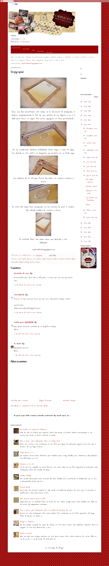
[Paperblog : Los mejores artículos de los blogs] (14, 5)
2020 (86, 102)
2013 (86, 228)
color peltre (22, 259)
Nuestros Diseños (26, 48)
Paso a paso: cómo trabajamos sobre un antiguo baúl (40, 441)
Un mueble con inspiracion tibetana (33, 429)
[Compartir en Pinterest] (55, 255)
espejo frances (47, 259)
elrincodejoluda (19, 295)
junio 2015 (90, 166)
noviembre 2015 (92, 136)
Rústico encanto (26, 533)
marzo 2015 (91, 175)
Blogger (61, 548)
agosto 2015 (91, 157)
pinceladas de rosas (21, 273)
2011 (86, 237)
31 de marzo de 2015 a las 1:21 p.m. (28, 285)
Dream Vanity (25, 487)
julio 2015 (90, 162)
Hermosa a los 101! (27, 464)
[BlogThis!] (51, 255)
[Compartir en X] (52, 255)
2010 (86, 241)
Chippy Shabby (25, 475)
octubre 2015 (91, 143)
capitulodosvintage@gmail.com (31, 63)
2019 (86, 106)
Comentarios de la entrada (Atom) (35, 406)
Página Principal (45, 400)
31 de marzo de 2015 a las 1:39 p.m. (28, 312)
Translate (26, 42)
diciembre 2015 (92, 128)
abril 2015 (91, 171)
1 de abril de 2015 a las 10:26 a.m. (27, 355)
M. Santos (17, 343)
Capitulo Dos (26, 255)
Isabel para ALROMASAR (24, 322)
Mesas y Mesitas (49, 52)
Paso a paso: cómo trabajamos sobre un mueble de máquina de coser (46, 510)
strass (38, 262)
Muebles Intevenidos (16, 47)
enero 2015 (91, 217)
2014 (86, 223)
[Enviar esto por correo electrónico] (49, 255)
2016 (86, 120)
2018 (86, 111)
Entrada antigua (69, 400)
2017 (86, 115)
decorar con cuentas (34, 259)
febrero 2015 (91, 210)
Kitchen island (91, 186)
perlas (32, 262)
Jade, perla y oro (26, 452)
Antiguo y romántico (27, 522)
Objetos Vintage (40, 51)
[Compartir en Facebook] (54, 255)
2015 (86, 124)
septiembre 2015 (92, 150)
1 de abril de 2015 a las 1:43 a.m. (27, 334)
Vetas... (88, 204)
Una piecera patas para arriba (32, 498)
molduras (56, 259)
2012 (86, 232)
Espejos (33, 50)
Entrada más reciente (19, 400)
